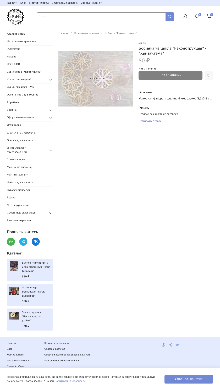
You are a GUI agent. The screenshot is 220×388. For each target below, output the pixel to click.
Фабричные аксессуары (21, 213)
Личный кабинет (91, 3)
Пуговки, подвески (18, 190)
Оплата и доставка (54, 349)
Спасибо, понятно (189, 379)
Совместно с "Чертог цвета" (24, 72)
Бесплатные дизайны (65, 3)
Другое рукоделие (18, 205)
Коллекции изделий (86, 33)
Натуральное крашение (21, 41)
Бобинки (12, 110)
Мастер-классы (39, 3)
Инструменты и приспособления (17, 150)
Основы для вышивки (20, 140)
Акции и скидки (16, 34)
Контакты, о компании (56, 343)
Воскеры (12, 198)
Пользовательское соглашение (61, 361)
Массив (11, 57)
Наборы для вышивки (20, 182)
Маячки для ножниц (19, 167)
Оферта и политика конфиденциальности (67, 355)
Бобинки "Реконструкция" (121, 33)
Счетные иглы (16, 160)
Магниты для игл (17, 175)
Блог (23, 3)
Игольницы (14, 125)
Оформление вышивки (21, 117)
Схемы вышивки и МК (20, 87)
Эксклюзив (13, 49)
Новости (12, 3)
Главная (63, 33)
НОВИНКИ (13, 64)
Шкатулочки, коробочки (21, 133)
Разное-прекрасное (19, 221)
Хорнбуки (13, 102)
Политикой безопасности (69, 381)
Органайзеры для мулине (22, 95)
